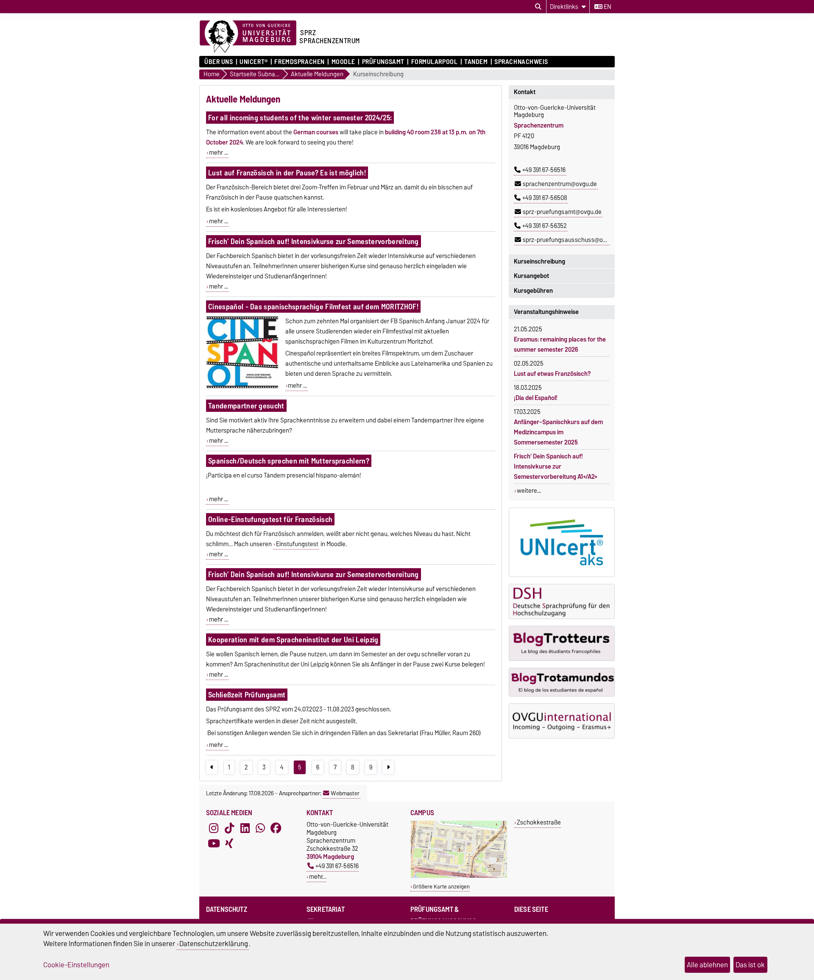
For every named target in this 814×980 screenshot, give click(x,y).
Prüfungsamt (383, 62)
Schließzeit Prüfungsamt (246, 694)
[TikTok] (229, 828)
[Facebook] (276, 828)
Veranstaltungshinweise (546, 312)
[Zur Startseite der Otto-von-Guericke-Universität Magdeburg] (248, 37)
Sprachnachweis (521, 62)
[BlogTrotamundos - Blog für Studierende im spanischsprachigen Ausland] (562, 682)
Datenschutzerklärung (213, 943)
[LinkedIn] (245, 828)
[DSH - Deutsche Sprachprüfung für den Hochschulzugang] (562, 601)
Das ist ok (750, 965)
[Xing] (229, 843)
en (606, 7)
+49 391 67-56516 (544, 170)
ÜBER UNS (218, 62)
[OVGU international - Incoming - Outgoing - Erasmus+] (562, 720)
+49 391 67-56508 (544, 198)
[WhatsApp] (260, 828)
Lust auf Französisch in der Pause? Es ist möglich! (287, 173)
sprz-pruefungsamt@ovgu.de (562, 212)
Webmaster (345, 793)
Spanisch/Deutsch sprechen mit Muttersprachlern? (288, 461)
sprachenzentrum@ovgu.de (560, 184)
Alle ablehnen (707, 965)
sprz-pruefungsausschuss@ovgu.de (572, 240)
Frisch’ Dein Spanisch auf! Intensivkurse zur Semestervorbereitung (313, 241)
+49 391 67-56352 (544, 226)
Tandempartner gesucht (246, 406)
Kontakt (524, 92)
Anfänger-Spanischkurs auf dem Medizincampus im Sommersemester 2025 (558, 432)
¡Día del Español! (536, 398)
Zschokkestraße (539, 822)
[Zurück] (211, 767)
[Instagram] (213, 828)
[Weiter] (388, 767)
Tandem (476, 62)
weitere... (529, 491)
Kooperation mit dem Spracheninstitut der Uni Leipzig (293, 639)
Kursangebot (531, 276)
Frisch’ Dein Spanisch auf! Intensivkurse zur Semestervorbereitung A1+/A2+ (555, 466)
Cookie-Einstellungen (76, 965)
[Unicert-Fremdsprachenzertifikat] (562, 542)
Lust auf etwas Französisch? (552, 374)
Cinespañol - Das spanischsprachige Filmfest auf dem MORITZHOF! (313, 306)
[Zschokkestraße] (458, 876)
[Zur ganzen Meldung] (242, 386)
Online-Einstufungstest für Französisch (270, 519)
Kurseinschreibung (378, 74)
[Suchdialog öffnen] (538, 7)
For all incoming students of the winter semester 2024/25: (300, 117)
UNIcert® (254, 62)
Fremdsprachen (299, 62)
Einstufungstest (297, 544)
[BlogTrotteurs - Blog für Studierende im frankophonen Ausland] (562, 643)
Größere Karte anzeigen (441, 886)
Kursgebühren (533, 291)
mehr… (317, 876)
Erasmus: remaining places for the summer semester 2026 (560, 344)
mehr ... (218, 152)
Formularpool (434, 62)
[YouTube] (213, 843)
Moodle (343, 62)
